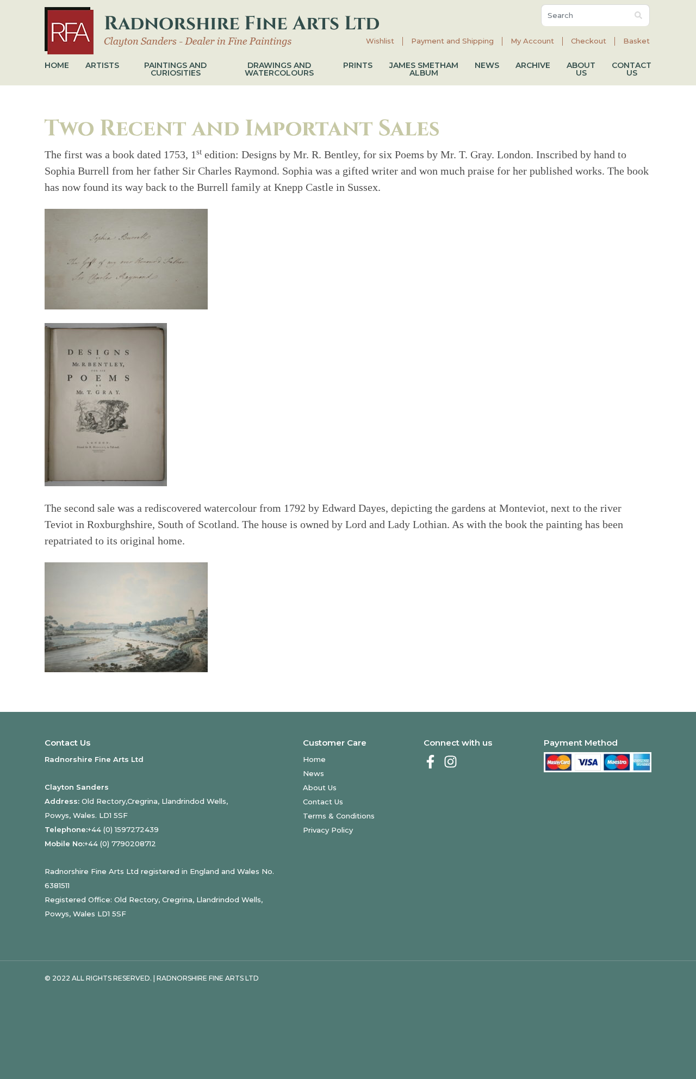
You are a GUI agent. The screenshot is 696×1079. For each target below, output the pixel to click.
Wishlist (380, 41)
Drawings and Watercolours (279, 69)
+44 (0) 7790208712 (120, 843)
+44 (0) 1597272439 (123, 829)
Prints (357, 65)
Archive (532, 65)
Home (57, 65)
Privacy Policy (328, 830)
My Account (532, 41)
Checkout (588, 41)
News (487, 65)
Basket (636, 41)
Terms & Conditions (339, 815)
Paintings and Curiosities (175, 69)
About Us (581, 69)
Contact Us (631, 69)
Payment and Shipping (452, 41)
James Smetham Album (423, 69)
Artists (102, 65)
